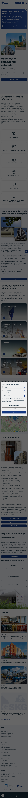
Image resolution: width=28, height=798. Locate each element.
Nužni (5, 387)
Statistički (7, 393)
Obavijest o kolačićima (19, 400)
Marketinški (7, 395)
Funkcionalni (7, 390)
